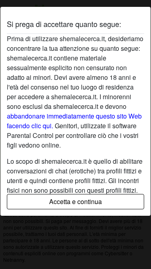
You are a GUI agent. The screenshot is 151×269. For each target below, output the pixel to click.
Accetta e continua (75, 201)
